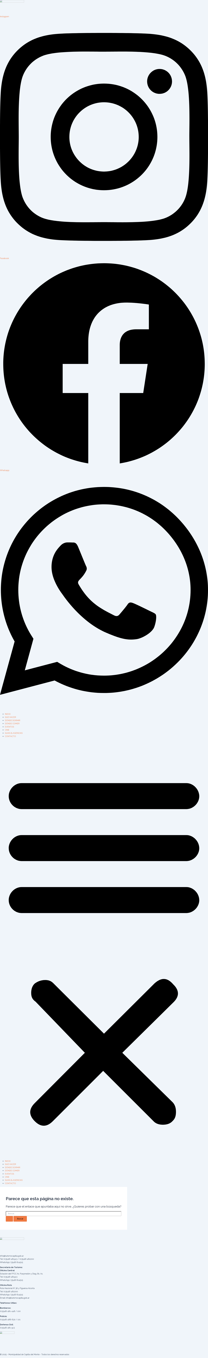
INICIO (8, 714)
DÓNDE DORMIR (12, 720)
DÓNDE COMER (12, 723)
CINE (7, 730)
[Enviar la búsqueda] (9, 1219)
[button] (104, 949)
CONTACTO (10, 736)
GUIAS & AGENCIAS (14, 733)
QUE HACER (10, 717)
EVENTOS (9, 727)
